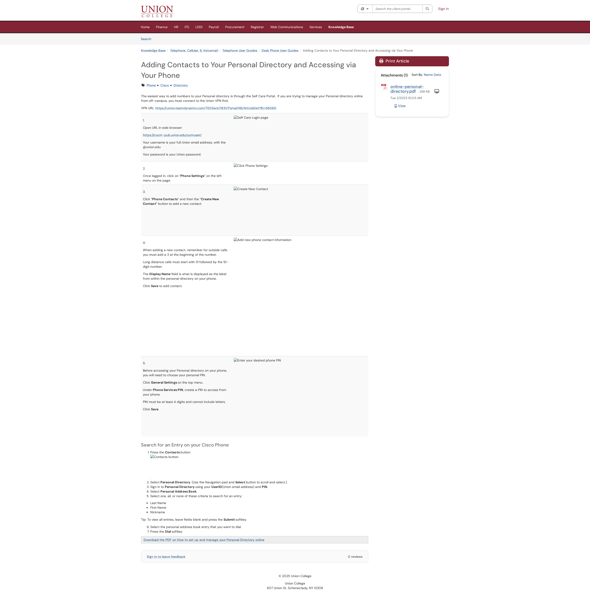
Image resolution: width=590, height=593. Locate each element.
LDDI (198, 27)
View (402, 106)
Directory (181, 85)
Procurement (234, 27)
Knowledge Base (341, 27)
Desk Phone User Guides (280, 50)
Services (316, 27)
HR (176, 27)
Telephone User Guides (239, 50)
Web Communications (286, 27)
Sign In (443, 8)
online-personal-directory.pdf (407, 89)
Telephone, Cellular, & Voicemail (194, 50)
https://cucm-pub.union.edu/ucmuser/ (172, 135)
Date (437, 75)
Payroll (214, 27)
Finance (162, 27)
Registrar (257, 27)
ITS (187, 27)
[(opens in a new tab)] (157, 11)
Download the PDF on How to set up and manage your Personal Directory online (204, 540)
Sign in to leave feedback (166, 557)
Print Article (396, 61)
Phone (151, 85)
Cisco (164, 85)
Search (147, 39)
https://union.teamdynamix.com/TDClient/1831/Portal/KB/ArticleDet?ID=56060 (215, 108)
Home (145, 27)
